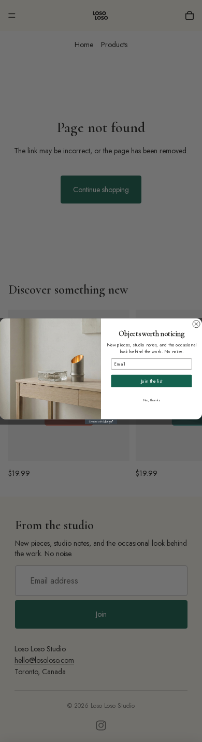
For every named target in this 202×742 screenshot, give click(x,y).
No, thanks (151, 399)
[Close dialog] (196, 323)
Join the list (152, 380)
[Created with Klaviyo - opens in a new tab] (101, 421)
